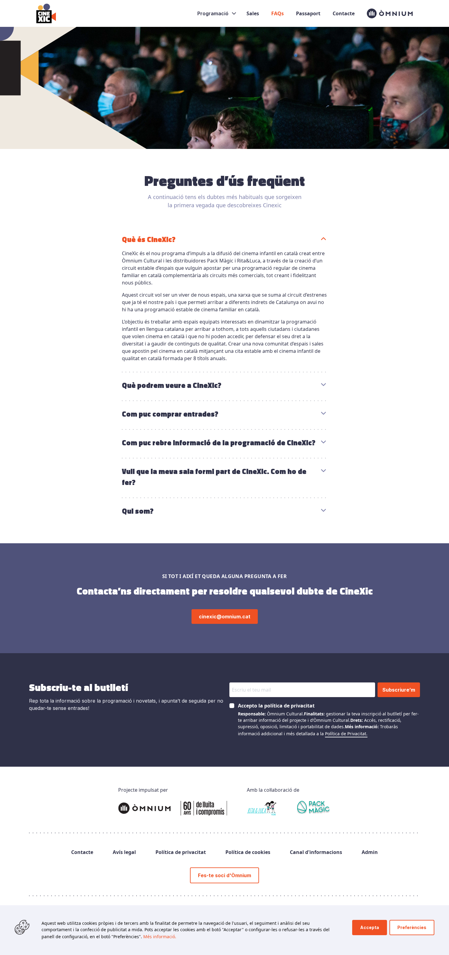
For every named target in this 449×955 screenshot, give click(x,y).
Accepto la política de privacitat (276, 705)
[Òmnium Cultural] (172, 808)
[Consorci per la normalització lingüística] (313, 808)
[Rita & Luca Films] (261, 808)
